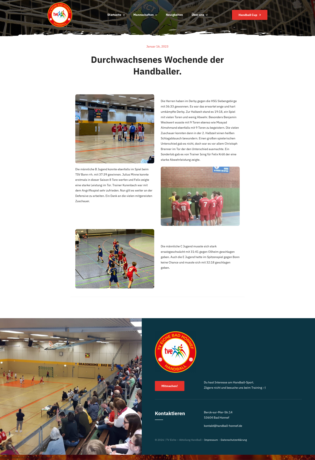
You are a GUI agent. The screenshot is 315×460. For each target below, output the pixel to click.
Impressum (211, 439)
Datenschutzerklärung (234, 439)
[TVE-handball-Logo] (60, 4)
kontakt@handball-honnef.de (223, 426)
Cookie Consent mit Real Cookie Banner (26, 457)
